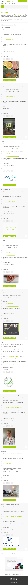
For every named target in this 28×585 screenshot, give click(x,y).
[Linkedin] (16, 579)
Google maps (15, 32)
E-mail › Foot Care (6, 153)
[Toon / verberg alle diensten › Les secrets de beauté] (15, 210)
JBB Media (13, 582)
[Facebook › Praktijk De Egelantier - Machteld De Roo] (7, 535)
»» (14, 24)
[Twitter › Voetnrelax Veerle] (4, 321)
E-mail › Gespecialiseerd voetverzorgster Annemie (12, 353)
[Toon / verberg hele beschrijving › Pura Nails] (15, 258)
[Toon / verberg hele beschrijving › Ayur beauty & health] (15, 45)
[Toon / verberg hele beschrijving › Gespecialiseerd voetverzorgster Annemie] (15, 359)
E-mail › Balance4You (7, 463)
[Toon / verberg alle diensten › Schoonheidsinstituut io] (15, 105)
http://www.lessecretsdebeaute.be (13, 203)
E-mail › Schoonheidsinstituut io (9, 96)
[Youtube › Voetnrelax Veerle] (12, 321)
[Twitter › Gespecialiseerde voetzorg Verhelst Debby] (4, 426)
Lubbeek (11, 146)
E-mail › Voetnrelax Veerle (8, 303)
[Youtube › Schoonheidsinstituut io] (12, 116)
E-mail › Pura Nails (6, 252)
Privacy (16, 582)
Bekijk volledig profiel (9, 80)
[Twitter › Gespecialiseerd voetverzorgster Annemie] (4, 372)
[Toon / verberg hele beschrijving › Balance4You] (15, 469)
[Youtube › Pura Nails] (12, 272)
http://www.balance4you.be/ (12, 465)
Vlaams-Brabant (6, 146)
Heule (11, 400)
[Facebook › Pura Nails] (7, 272)
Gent (11, 89)
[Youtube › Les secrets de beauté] (12, 221)
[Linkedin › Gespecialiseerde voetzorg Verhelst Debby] (9, 426)
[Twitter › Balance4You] (4, 483)
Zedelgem (12, 295)
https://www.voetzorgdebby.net (12, 410)
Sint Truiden (9, 32)
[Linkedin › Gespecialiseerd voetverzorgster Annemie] (9, 372)
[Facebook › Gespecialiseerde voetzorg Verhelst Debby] (7, 426)
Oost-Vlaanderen (6, 89)
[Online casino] (14, 557)
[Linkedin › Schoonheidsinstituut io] (9, 116)
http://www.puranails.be (11, 255)
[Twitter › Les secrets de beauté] (4, 221)
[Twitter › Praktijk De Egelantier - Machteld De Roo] (4, 535)
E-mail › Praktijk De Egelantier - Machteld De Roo (12, 516)
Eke (11, 194)
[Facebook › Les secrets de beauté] (7, 221)
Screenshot (24, 41)
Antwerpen (5, 346)
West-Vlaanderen (6, 295)
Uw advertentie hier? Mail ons (14, 570)
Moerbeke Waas (13, 456)
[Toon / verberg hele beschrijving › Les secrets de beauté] (15, 207)
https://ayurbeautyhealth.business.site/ (14, 41)
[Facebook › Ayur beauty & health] (7, 59)
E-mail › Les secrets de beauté (9, 201)
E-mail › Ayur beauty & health (8, 39)
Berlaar (9, 346)
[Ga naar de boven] (26, 80)
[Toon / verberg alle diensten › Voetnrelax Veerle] (15, 311)
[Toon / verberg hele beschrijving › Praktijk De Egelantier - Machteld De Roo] (15, 521)
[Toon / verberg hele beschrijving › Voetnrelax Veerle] (15, 308)
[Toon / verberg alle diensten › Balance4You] (15, 472)
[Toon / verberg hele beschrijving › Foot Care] (15, 159)
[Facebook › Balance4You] (7, 483)
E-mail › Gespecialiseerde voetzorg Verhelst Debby (12, 407)
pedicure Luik (16, 15)
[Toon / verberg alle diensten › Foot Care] (15, 162)
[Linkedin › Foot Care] (9, 171)
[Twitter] (11, 579)
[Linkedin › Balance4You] (9, 483)
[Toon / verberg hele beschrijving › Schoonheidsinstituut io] (15, 102)
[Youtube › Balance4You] (12, 483)
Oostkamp (12, 509)
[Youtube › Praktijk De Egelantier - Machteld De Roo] (12, 535)
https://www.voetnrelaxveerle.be (12, 306)
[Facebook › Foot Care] (7, 171)
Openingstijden (6, 108)
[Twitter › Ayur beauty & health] (4, 59)
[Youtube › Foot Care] (12, 171)
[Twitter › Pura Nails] (4, 272)
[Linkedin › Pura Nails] (9, 272)
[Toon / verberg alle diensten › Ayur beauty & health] (15, 48)
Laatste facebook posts (8, 53)
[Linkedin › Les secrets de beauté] (9, 221)
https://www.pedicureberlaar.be (12, 356)
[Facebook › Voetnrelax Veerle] (7, 321)
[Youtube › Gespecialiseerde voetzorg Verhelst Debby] (12, 426)
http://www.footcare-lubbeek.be (12, 156)
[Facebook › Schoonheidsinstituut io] (7, 116)
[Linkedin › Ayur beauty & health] (9, 59)
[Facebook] (14, 579)
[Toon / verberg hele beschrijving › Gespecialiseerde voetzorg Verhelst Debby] (15, 413)
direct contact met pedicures (6, 17)
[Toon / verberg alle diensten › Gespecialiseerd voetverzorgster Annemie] (15, 362)
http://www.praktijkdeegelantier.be (13, 518)
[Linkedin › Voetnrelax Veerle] (9, 321)
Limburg (4, 32)
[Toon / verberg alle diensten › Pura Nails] (15, 261)
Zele (11, 245)
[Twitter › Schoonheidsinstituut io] (4, 116)
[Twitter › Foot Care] (4, 171)
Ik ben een (22, 1)
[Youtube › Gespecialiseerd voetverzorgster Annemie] (12, 372)
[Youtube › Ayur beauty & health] (12, 59)
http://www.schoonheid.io (11, 99)
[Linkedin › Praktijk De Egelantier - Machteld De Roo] (9, 535)
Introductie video (17, 53)
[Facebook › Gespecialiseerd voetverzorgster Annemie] (7, 372)
